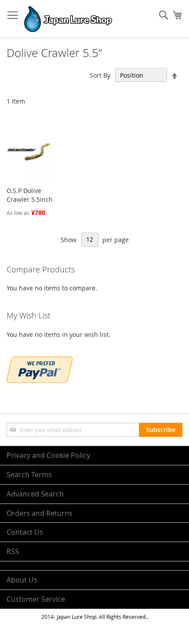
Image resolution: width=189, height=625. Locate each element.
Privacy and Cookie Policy (48, 455)
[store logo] (68, 19)
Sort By (100, 75)
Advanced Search (35, 494)
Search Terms (29, 474)
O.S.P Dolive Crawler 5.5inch (30, 195)
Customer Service (36, 599)
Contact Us (25, 532)
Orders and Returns (40, 513)
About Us (22, 580)
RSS (13, 551)
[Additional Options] (40, 380)
